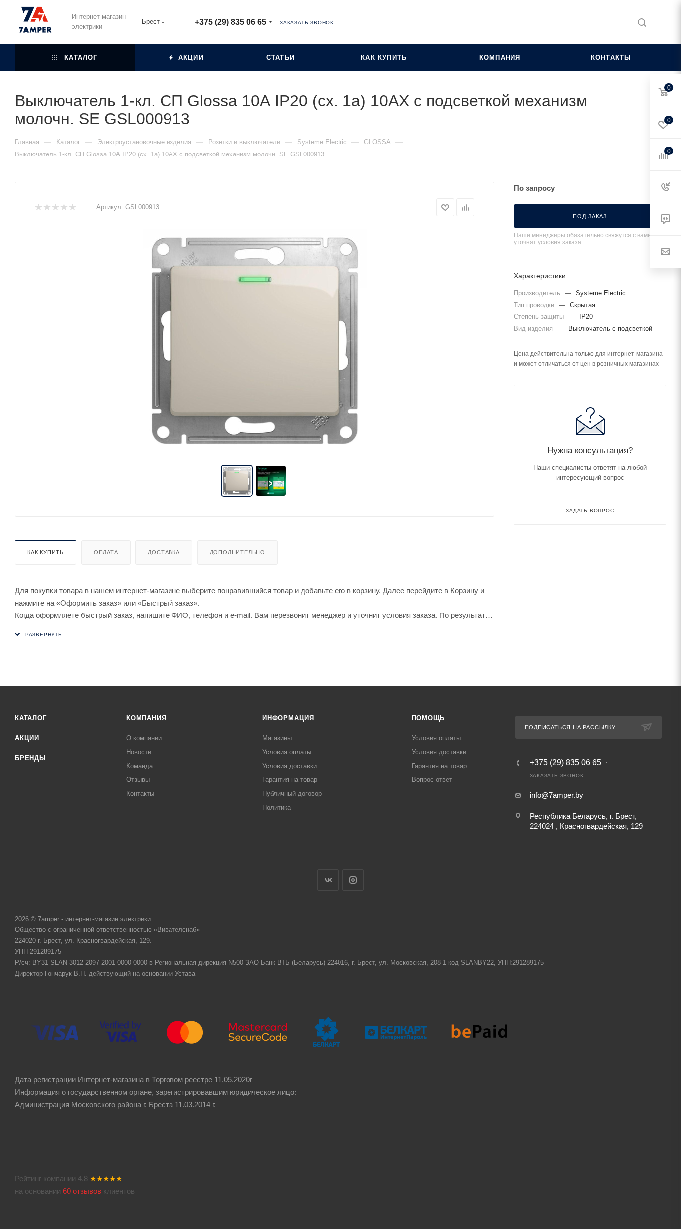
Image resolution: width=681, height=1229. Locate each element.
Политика (276, 807)
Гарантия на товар (289, 779)
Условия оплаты (286, 752)
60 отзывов (82, 1191)
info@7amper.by (556, 795)
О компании (144, 738)
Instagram (353, 880)
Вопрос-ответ (432, 779)
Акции (27, 738)
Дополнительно (237, 552)
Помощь (428, 718)
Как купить (45, 552)
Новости (138, 752)
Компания (146, 718)
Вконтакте (328, 880)
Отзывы (138, 779)
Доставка (163, 552)
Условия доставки (289, 765)
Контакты (140, 793)
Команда (139, 765)
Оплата (106, 552)
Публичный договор (292, 793)
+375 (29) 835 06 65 (230, 22)
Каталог (31, 718)
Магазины (277, 738)
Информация (288, 718)
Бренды (30, 758)
